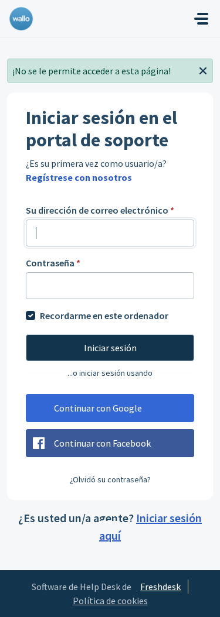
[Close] (203, 69)
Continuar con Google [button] (98, 408)
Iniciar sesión (110, 348)
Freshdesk (160, 586)
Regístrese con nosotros (79, 177)
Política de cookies (110, 600)
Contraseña (53, 263)
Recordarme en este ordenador (104, 315)
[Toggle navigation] (201, 18)
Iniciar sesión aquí (150, 526)
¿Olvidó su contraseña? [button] (110, 479)
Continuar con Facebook (102, 443)
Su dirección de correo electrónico (100, 210)
